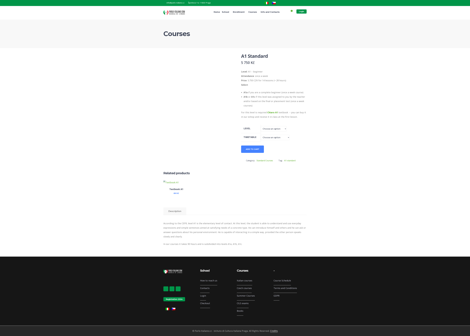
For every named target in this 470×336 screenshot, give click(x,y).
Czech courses (244, 288)
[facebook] (165, 288)
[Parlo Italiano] (174, 12)
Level (247, 128)
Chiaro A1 (272, 112)
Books (240, 310)
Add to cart (252, 149)
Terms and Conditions (285, 288)
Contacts (205, 288)
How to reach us (208, 280)
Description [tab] (174, 211)
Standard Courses (265, 160)
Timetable (250, 137)
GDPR (276, 295)
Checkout (205, 303)
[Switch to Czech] (274, 3)
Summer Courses (246, 295)
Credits (274, 330)
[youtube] (178, 288)
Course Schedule (282, 280)
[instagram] (172, 288)
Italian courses (244, 280)
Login (301, 11)
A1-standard (289, 160)
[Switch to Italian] (267, 3)
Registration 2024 (174, 299)
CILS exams (243, 303)
